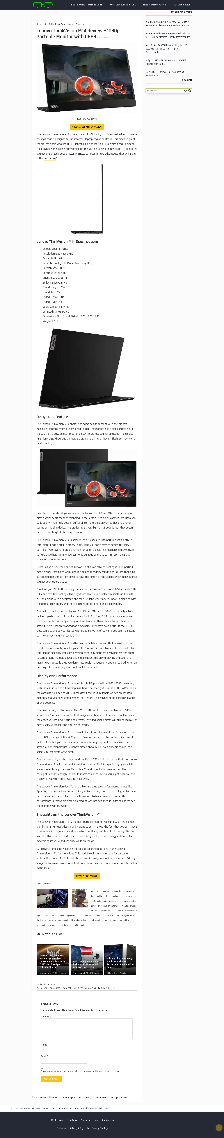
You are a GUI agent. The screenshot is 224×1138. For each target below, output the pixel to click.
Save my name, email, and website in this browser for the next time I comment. (81, 1071)
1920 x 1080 (61, 988)
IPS (81, 988)
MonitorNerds (57, 1120)
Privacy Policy (76, 1128)
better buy (50, 158)
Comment (47, 1016)
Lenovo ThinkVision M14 (55, 134)
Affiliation (62, 1128)
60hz (70, 988)
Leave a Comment (76, 24)
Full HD (76, 988)
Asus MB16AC (76, 154)
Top (219, 1127)
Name (45, 1044)
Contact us (86, 1120)
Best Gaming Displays (97, 1128)
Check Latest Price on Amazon (86, 127)
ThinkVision (106, 988)
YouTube (72, 1120)
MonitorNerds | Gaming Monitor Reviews (42, 5)
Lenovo (87, 988)
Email (44, 1056)
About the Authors (104, 1120)
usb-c (114, 988)
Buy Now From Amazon (87, 876)
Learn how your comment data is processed (102, 1097)
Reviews (51, 984)
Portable (96, 988)
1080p (52, 988)
